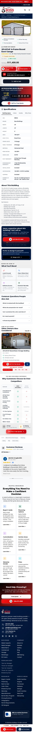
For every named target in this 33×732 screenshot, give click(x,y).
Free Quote (24, 69)
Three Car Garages (7, 665)
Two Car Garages (6, 663)
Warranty (4, 691)
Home (3, 15)
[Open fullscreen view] (16, 28)
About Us (20, 643)
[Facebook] (2, 636)
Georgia (19, 688)
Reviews (19, 645)
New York (20, 693)
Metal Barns (5, 648)
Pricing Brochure (6, 698)
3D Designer (5, 705)
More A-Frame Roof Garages (12, 437)
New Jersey (20, 696)
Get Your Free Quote (15, 431)
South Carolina (21, 691)
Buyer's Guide (5, 679)
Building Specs (7, 113)
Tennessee (20, 684)
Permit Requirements (8, 703)
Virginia (19, 681)
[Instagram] (6, 636)
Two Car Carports (6, 668)
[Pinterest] (12, 636)
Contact (19, 657)
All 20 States (21, 698)
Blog (18, 650)
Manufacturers (6, 693)
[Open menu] (29, 10)
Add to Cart (17, 81)
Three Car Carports (7, 670)
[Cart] (25, 10)
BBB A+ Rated (13, 58)
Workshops (4, 655)
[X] (16, 636)
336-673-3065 (18, 601)
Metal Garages (5, 645)
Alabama (20, 686)
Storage (3, 652)
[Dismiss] (31, 2)
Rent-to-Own (5, 684)
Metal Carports (6, 643)
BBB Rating (20, 655)
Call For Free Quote (9, 69)
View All (27, 331)
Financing (23, 437)
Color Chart (4, 686)
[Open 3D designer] (27, 364)
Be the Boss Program (7, 696)
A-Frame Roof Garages (19, 15)
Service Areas (15, 440)
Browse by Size (6, 673)
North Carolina (21, 679)
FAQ (9, 440)
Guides (21, 113)
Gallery (4, 440)
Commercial (5, 650)
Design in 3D (26, 34)
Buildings (9, 15)
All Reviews (5, 452)
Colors (14, 113)
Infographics (5, 700)
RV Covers (4, 657)
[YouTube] (9, 636)
